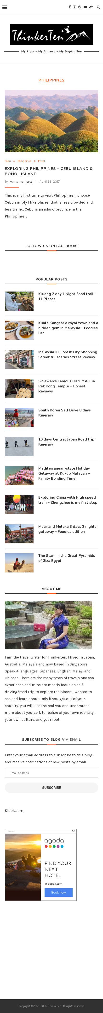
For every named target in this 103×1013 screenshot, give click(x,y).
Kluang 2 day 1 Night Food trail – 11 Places (67, 296)
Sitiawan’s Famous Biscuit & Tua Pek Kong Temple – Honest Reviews (66, 386)
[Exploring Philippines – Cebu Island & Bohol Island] (51, 121)
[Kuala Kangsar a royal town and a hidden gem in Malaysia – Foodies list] (19, 330)
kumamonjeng (20, 182)
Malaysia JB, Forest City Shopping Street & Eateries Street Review (67, 355)
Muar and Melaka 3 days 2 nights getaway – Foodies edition (67, 529)
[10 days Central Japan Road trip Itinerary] (19, 446)
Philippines (24, 161)
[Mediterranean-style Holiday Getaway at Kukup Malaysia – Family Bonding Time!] (19, 475)
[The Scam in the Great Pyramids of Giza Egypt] (19, 562)
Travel (41, 161)
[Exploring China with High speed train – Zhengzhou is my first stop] (19, 504)
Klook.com (14, 810)
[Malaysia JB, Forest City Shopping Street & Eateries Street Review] (19, 359)
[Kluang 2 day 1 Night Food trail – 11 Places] (19, 301)
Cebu (8, 161)
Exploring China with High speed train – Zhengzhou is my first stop (67, 500)
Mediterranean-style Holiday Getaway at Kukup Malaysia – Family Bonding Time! (64, 473)
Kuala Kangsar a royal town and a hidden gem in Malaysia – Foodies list (68, 328)
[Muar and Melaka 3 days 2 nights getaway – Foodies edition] (19, 533)
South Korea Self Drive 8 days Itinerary (64, 413)
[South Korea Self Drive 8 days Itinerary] (19, 417)
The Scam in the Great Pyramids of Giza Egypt (66, 558)
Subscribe (51, 787)
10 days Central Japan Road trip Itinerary (66, 442)
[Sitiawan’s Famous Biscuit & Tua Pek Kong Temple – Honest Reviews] (19, 388)
